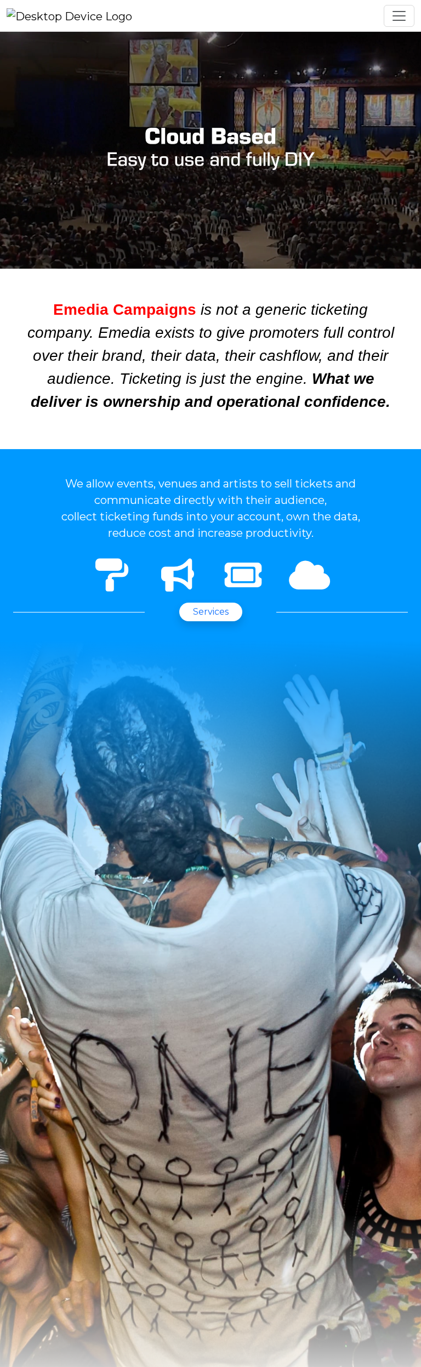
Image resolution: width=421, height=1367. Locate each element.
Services (211, 611)
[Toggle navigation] (399, 16)
